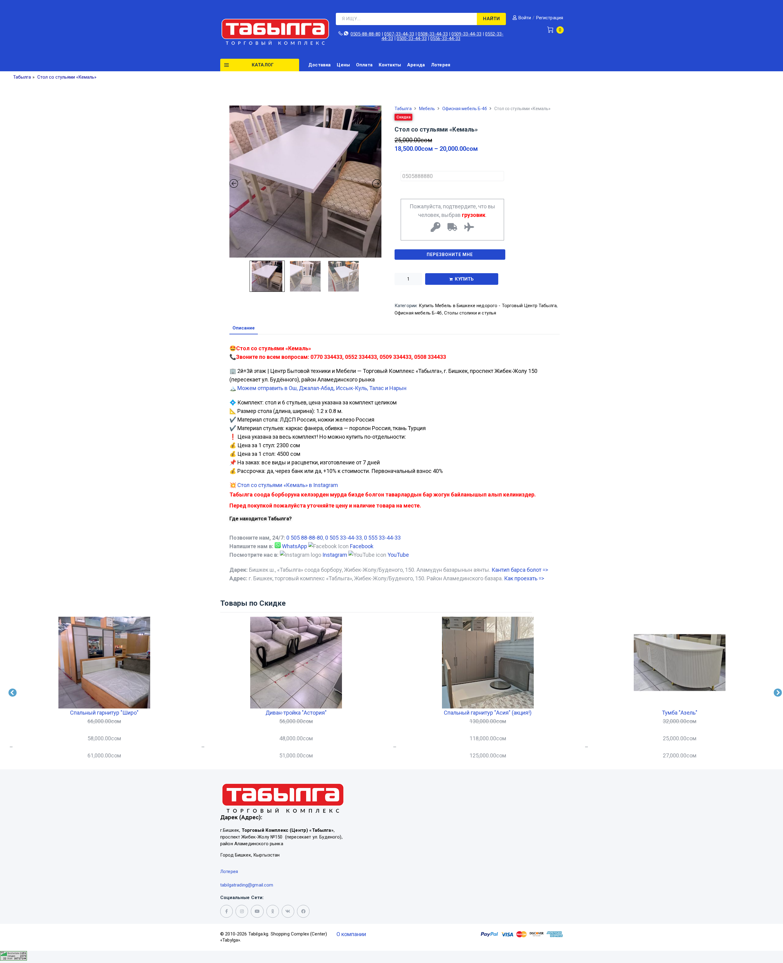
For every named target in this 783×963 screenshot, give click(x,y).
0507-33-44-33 (399, 34)
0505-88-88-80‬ (365, 34)
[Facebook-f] (226, 911)
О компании (351, 934)
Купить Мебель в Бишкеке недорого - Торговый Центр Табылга (488, 305)
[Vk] (288, 911)
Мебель (427, 108)
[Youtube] (257, 911)
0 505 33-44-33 (343, 537)
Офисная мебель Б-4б (464, 108)
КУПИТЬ (464, 279)
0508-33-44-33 (433, 34)
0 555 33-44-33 (382, 537)
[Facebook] (303, 911)
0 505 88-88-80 (304, 537)
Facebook (361, 546)
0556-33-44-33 (445, 38)
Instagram (334, 555)
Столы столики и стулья (470, 313)
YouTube (398, 555)
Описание (243, 328)
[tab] (243, 328)
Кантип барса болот (520, 570)
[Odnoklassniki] (272, 911)
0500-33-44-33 (412, 38)
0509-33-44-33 (466, 34)
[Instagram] (242, 911)
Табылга (403, 108)
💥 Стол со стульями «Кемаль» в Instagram (283, 485)
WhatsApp (294, 546)
